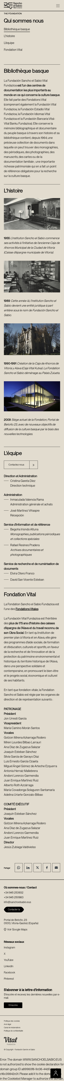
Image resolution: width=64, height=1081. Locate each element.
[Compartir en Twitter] (37, 867)
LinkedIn (8, 966)
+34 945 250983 (14, 897)
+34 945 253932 (13, 892)
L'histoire (9, 36)
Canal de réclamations (12, 1028)
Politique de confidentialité (13, 1031)
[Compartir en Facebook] (47, 867)
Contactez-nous (16, 464)
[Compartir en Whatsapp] (19, 867)
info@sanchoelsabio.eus (17, 902)
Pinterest (9, 978)
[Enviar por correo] (56, 867)
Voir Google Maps (17, 929)
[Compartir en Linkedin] (28, 867)
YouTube (8, 960)
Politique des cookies (12, 1021)
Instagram (9, 947)
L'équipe (9, 43)
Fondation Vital (13, 49)
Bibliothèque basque (17, 29)
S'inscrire (13, 1005)
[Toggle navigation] (58, 5)
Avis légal (7, 1024)
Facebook (9, 972)
